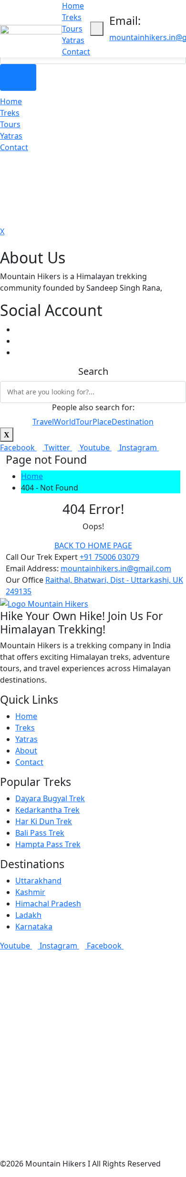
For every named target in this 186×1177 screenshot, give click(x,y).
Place (102, 421)
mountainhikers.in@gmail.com (116, 568)
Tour (84, 421)
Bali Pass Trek (39, 833)
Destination (133, 421)
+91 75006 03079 (109, 557)
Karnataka (33, 926)
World (65, 421)
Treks (72, 17)
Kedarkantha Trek (47, 810)
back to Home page (93, 545)
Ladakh (28, 915)
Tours (72, 28)
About (26, 750)
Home (73, 5)
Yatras (73, 40)
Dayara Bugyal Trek (50, 798)
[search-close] (6, 434)
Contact (76, 51)
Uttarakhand (38, 880)
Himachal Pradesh (48, 903)
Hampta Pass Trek (48, 844)
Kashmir (30, 892)
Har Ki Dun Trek (43, 821)
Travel (43, 421)
